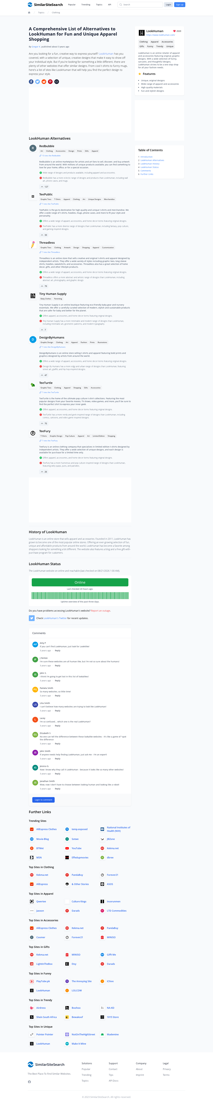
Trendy (159, 46)
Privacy (167, 1069)
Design (71, 151)
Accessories (60, 151)
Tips (111, 1074)
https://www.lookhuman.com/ (160, 35)
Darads (76, 910)
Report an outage (100, 610)
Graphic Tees (46, 199)
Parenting (58, 298)
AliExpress (42, 884)
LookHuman (106, 53)
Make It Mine (79, 1043)
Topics (99, 4)
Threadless (47, 243)
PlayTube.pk (43, 981)
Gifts (87, 151)
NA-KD (110, 1007)
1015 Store (113, 1017)
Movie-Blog (42, 839)
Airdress (41, 1007)
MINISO (111, 937)
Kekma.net (113, 848)
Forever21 (112, 874)
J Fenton (44, 658)
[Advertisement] (80, 110)
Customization (108, 247)
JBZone (111, 839)
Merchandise (109, 199)
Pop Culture (70, 436)
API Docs (113, 1080)
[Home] (29, 12)
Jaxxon (40, 910)
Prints (79, 151)
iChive (110, 981)
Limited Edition (99, 436)
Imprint (140, 1074)
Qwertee (41, 901)
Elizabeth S (45, 733)
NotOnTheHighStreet (83, 1034)
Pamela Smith (46, 688)
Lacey (42, 718)
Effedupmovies (80, 857)
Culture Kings (79, 901)
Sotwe (75, 839)
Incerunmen (113, 901)
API (109, 4)
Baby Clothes (46, 298)
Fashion (84, 342)
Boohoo (76, 1007)
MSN (39, 857)
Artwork (67, 247)
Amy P (43, 643)
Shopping (86, 247)
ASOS (110, 884)
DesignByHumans (51, 337)
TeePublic (46, 194)
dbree (110, 857)
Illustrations (102, 342)
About (139, 1069)
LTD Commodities (116, 910)
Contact (113, 1069)
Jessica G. (44, 766)
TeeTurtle (46, 383)
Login (168, 4)
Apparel (95, 151)
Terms (166, 1074)
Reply (57, 650)
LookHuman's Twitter (55, 618)
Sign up (179, 4)
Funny (150, 46)
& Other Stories (80, 884)
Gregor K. (36, 46)
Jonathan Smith (47, 781)
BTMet (40, 848)
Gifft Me (111, 954)
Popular (72, 4)
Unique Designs (94, 199)
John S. (43, 673)
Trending (85, 4)
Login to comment (43, 799)
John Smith (45, 751)
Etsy (74, 963)
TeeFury (44, 431)
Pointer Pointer (44, 1034)
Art (42, 151)
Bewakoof (77, 1017)
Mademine (113, 1034)
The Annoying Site (82, 981)
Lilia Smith (45, 703)
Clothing (56, 12)
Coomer (40, 937)
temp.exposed (80, 829)
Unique (169, 46)
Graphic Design (47, 342)
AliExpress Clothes (46, 829)
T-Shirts (57, 199)
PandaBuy (77, 874)
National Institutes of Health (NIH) (118, 829)
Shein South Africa (46, 1017)
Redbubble (46, 146)
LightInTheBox (44, 963)
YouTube (76, 848)
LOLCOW (77, 990)
